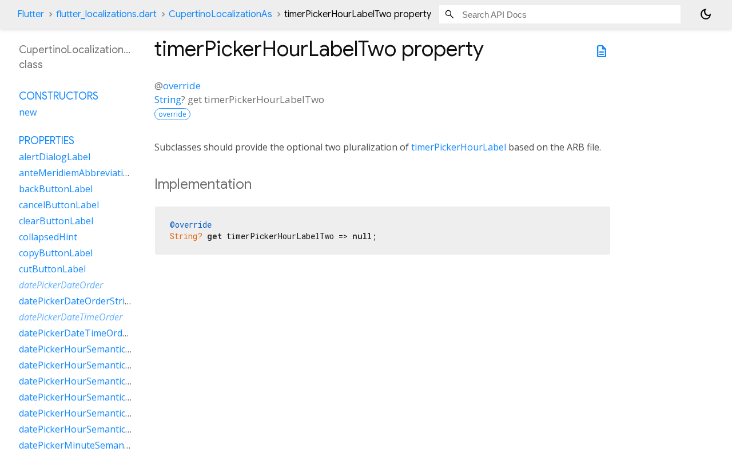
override (182, 85)
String (167, 99)
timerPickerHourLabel (458, 147)
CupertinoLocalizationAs (220, 14)
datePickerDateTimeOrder (70, 317)
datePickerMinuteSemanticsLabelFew (98, 445)
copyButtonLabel (56, 253)
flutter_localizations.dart (106, 14)
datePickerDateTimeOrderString (88, 333)
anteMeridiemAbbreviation (76, 172)
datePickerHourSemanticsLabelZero (96, 429)
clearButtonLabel (56, 221)
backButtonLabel (56, 189)
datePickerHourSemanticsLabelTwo (95, 413)
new (28, 112)
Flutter (30, 14)
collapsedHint (48, 237)
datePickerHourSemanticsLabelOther (98, 397)
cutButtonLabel (52, 269)
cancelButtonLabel (59, 205)
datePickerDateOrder (61, 285)
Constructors (58, 96)
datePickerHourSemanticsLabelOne (95, 381)
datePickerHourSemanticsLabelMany (98, 365)
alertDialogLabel (54, 156)
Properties (46, 140)
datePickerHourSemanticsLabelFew (94, 349)
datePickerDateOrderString (77, 301)
